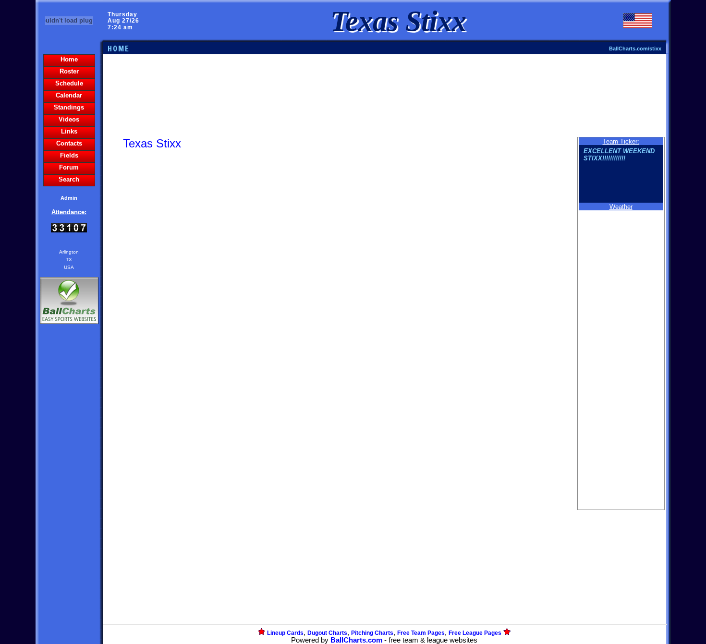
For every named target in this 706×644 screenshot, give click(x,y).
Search (69, 179)
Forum (69, 167)
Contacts (69, 143)
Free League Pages (475, 633)
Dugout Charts (327, 633)
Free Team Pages (421, 633)
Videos (69, 119)
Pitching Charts (372, 633)
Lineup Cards (285, 633)
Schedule (69, 83)
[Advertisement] (69, 492)
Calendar (69, 95)
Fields (69, 155)
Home (69, 59)
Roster (69, 71)
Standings (69, 107)
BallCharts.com (356, 640)
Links (69, 131)
